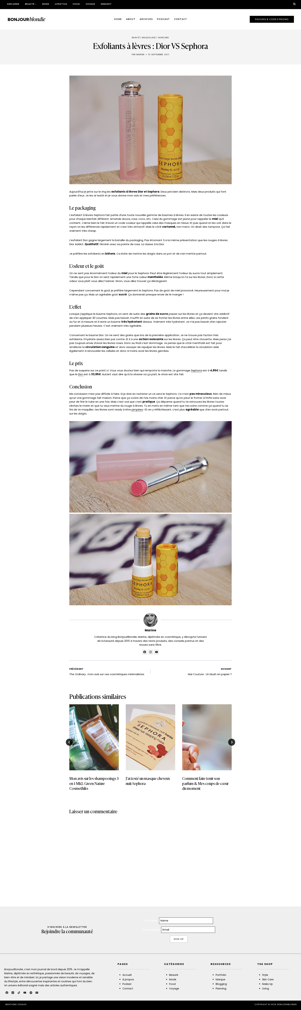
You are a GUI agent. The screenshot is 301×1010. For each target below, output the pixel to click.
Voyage (90, 4)
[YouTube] (25, 992)
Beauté (136, 37)
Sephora (196, 370)
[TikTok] (18, 992)
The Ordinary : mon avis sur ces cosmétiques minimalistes (106, 671)
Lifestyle (61, 4)
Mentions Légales (16, 1004)
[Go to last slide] (69, 742)
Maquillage (149, 37)
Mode (45, 4)
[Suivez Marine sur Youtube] (156, 652)
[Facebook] (6, 992)
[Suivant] (231, 742)
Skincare (163, 37)
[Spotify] (30, 992)
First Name (151, 920)
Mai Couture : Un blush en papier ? (210, 671)
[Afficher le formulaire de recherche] (294, 4)
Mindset (106, 4)
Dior (81, 374)
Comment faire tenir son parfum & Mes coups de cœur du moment (205, 783)
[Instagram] (13, 992)
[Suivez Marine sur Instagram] (150, 652)
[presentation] (94, 737)
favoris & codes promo (272, 19)
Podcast (163, 19)
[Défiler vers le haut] (293, 1000)
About (131, 19)
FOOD (76, 4)
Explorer (13, 4)
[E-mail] (37, 992)
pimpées (137, 409)
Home (118, 19)
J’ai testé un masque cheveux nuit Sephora (148, 780)
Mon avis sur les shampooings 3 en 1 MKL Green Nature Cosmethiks (94, 783)
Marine (140, 54)
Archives (146, 19)
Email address (151, 929)
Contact (180, 19)
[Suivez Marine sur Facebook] (144, 652)
